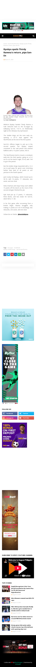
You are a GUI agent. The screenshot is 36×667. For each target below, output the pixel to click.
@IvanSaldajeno (23, 214)
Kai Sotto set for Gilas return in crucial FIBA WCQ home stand (21, 618)
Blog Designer (19, 662)
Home (5, 44)
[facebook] (10, 413)
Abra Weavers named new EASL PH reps (22, 599)
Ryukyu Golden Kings (9, 249)
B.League (10, 248)
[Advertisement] (18, 76)
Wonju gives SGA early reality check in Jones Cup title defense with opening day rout (22, 627)
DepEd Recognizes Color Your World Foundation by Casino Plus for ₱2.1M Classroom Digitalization (22, 589)
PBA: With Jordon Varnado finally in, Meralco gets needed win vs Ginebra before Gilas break (22, 609)
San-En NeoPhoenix (13, 44)
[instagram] (10, 418)
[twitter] (26, 413)
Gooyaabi (18, 664)
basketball (17, 248)
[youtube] (26, 418)
